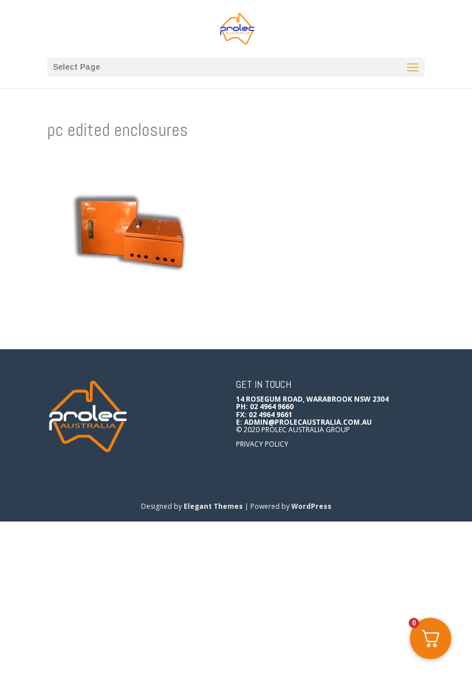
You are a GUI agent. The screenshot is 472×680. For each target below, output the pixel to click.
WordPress (311, 506)
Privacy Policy (262, 444)
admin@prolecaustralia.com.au (308, 422)
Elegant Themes (213, 506)
